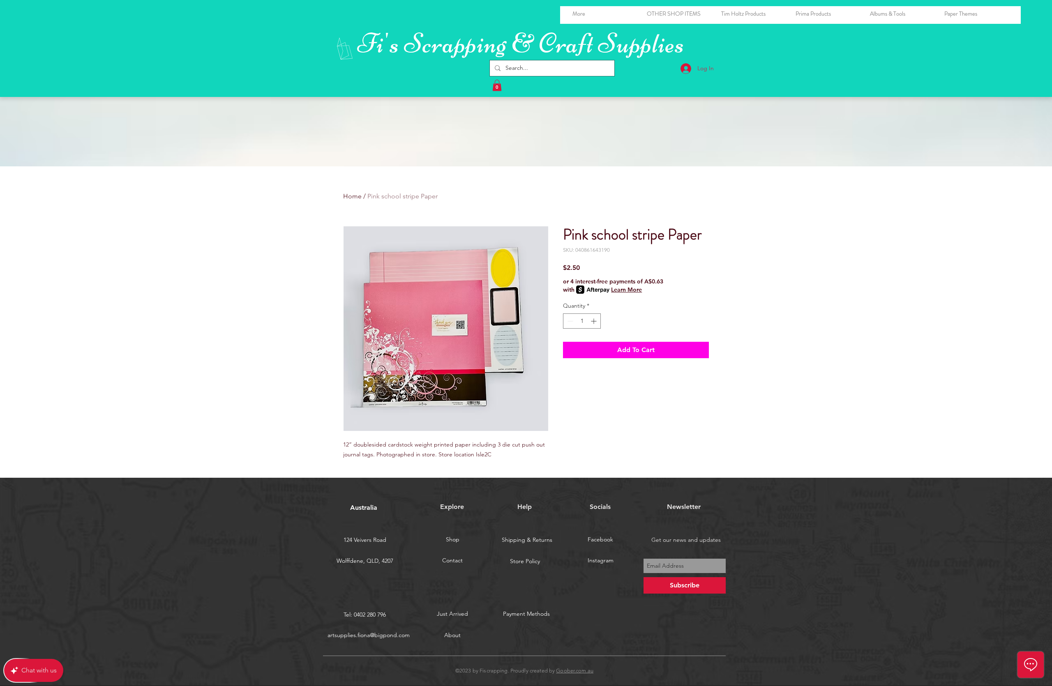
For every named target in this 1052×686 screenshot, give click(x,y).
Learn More (626, 289)
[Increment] (594, 321)
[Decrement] (569, 321)
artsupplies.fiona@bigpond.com (369, 635)
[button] (901, 13)
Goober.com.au (574, 671)
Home (352, 196)
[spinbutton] (581, 321)
